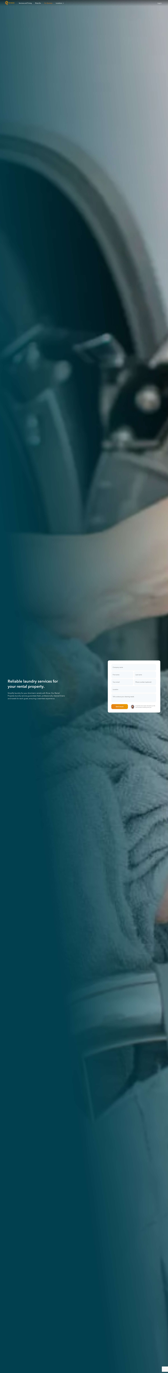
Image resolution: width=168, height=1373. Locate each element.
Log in (160, 3)
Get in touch (119, 706)
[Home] (9, 3)
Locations (59, 3)
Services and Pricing (25, 3)
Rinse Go (38, 3)
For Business (48, 3)
